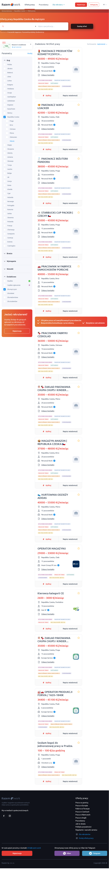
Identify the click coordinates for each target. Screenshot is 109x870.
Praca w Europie (82, 806)
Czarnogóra (11, 246)
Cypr (9, 193)
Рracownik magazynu (14, 32)
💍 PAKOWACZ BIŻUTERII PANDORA (53, 160)
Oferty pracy (30, 5)
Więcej (12, 141)
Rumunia (10, 209)
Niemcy (9, 113)
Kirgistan (10, 105)
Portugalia (10, 205)
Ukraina (9, 68)
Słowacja (10, 161)
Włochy (9, 153)
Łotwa (9, 81)
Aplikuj (48, 95)
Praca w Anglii (81, 818)
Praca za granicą (82, 803)
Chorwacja (10, 230)
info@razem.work (34, 848)
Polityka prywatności (83, 827)
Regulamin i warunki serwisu (86, 830)
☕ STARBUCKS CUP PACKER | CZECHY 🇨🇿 (55, 214)
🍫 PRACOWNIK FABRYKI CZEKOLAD (53, 335)
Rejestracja (81, 5)
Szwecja (10, 238)
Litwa (9, 76)
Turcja (9, 165)
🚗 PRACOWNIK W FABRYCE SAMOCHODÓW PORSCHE (54, 268)
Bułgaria (10, 85)
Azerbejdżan (11, 97)
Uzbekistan (11, 101)
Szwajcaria (10, 234)
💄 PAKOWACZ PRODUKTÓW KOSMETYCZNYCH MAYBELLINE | (55, 53)
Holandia (10, 197)
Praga (12, 121)
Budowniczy (40, 32)
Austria (9, 169)
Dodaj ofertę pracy (86, 838)
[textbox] (52, 26)
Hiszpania (10, 149)
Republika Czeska (19, 11)
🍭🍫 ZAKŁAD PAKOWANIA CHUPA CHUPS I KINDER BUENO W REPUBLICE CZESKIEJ (54, 388)
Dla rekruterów (84, 834)
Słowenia (10, 217)
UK (8, 177)
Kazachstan (11, 109)
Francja (9, 225)
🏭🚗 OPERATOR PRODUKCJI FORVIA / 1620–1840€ (55, 694)
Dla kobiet (10, 293)
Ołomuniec (13, 137)
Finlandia (10, 221)
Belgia (9, 173)
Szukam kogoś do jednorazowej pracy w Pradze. (55, 744)
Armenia (10, 157)
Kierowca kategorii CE (51, 593)
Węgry (9, 145)
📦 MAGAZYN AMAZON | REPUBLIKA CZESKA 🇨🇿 (52, 442)
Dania (9, 185)
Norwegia (10, 201)
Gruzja (9, 93)
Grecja (9, 181)
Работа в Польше (83, 809)
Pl (104, 5)
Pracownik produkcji (28, 32)
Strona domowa (7, 11)
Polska (9, 64)
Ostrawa (12, 129)
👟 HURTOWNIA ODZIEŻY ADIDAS (53, 496)
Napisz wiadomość (70, 95)
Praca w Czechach (82, 812)
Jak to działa (80, 824)
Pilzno (12, 133)
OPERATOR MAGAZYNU (52, 548)
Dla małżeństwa (12, 297)
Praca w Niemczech (83, 815)
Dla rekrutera (58, 5)
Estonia (9, 242)
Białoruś (10, 72)
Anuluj (29, 53)
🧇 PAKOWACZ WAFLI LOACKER (51, 106)
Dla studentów (12, 301)
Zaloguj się (94, 5)
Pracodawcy (43, 5)
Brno (11, 125)
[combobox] (50, 26)
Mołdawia (10, 89)
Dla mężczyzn (12, 289)
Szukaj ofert (82, 26)
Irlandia (9, 189)
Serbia (9, 213)
